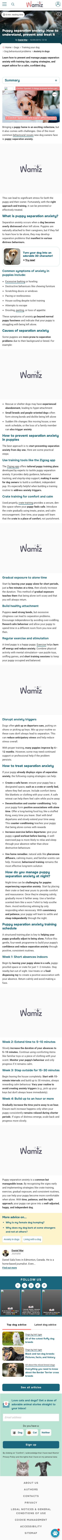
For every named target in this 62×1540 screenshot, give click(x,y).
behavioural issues (23, 135)
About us (31, 1483)
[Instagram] (31, 1285)
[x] (24, 1285)
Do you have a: (31, 1425)
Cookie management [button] (31, 1520)
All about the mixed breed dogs (40, 1364)
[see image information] (59, 14)
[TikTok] (37, 1285)
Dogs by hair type (33, 1334)
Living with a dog (32, 1239)
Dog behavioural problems (17, 51)
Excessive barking (15, 281)
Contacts (31, 1496)
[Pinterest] (44, 1285)
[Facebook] (18, 1285)
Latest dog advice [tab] (45, 1324)
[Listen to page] (55, 1533)
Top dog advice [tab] (16, 1324)
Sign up (31, 1444)
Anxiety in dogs (42, 51)
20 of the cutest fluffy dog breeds (39, 1340)
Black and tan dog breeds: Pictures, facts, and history (40, 1355)
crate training (26, 502)
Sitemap (31, 1533)
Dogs (16, 47)
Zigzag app (13, 466)
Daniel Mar (22, 40)
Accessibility (31, 1526)
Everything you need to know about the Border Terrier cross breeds (42, 1372)
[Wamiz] (36, 4)
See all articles (31, 1387)
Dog (20, 1432)
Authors (31, 1489)
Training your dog (31, 47)
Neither (46, 1432)
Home (8, 47)
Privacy (31, 1502)
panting (20, 310)
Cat (35, 1432)
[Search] (13, 4)
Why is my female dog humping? (25, 1222)
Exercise (41, 644)
